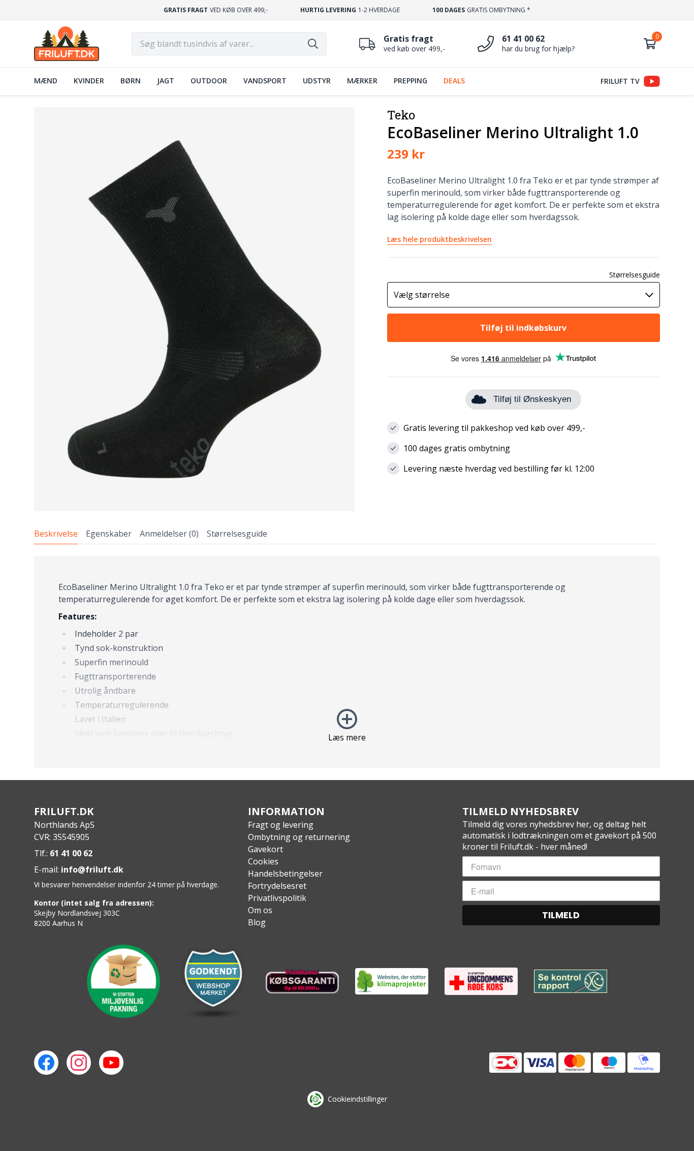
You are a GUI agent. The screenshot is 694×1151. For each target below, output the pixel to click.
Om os (260, 910)
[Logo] (66, 43)
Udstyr (317, 80)
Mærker (362, 80)
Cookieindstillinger (357, 1099)
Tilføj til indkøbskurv (523, 327)
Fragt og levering (280, 824)
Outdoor (209, 80)
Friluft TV (620, 81)
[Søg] (313, 44)
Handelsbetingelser (285, 873)
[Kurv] (650, 44)
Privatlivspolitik (277, 898)
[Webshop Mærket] (212, 981)
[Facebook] (46, 1062)
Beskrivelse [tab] (56, 533)
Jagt (165, 80)
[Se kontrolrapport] (570, 981)
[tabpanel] (347, 662)
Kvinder (89, 80)
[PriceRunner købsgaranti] (302, 981)
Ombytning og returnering (299, 837)
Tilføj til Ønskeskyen (532, 399)
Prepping (410, 80)
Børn (130, 80)
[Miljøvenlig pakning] (123, 981)
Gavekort (265, 849)
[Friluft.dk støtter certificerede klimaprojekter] (391, 981)
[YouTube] (111, 1062)
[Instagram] (79, 1062)
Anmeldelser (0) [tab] (169, 533)
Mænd (45, 80)
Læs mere (347, 737)
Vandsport (265, 80)
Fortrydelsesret (277, 885)
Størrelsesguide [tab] (237, 533)
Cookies (263, 861)
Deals (454, 80)
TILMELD (561, 915)
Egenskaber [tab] (109, 533)
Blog (257, 922)
